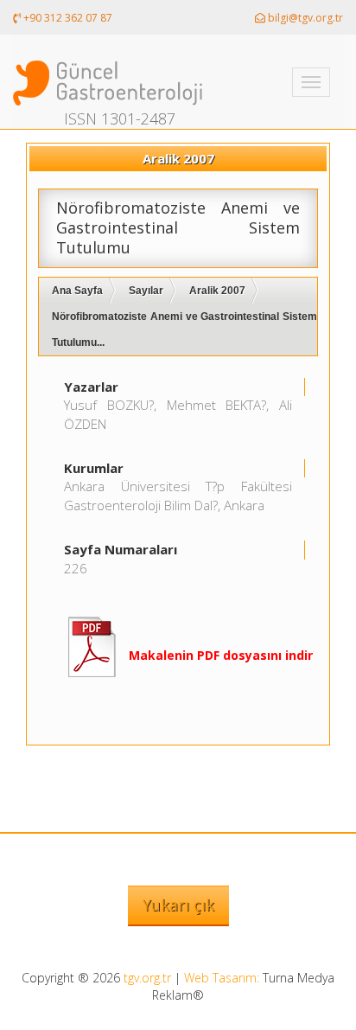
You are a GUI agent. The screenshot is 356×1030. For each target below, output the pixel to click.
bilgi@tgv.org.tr (304, 17)
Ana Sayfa (77, 291)
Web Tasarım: (221, 977)
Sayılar (146, 291)
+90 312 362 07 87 (66, 17)
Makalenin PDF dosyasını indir (221, 655)
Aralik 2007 (217, 291)
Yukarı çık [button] (178, 904)
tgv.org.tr (147, 977)
